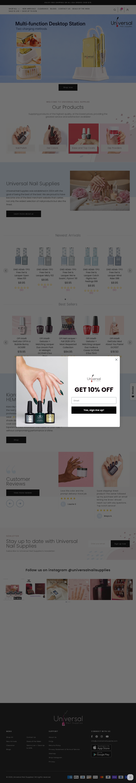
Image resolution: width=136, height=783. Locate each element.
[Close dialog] (116, 359)
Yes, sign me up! (94, 410)
